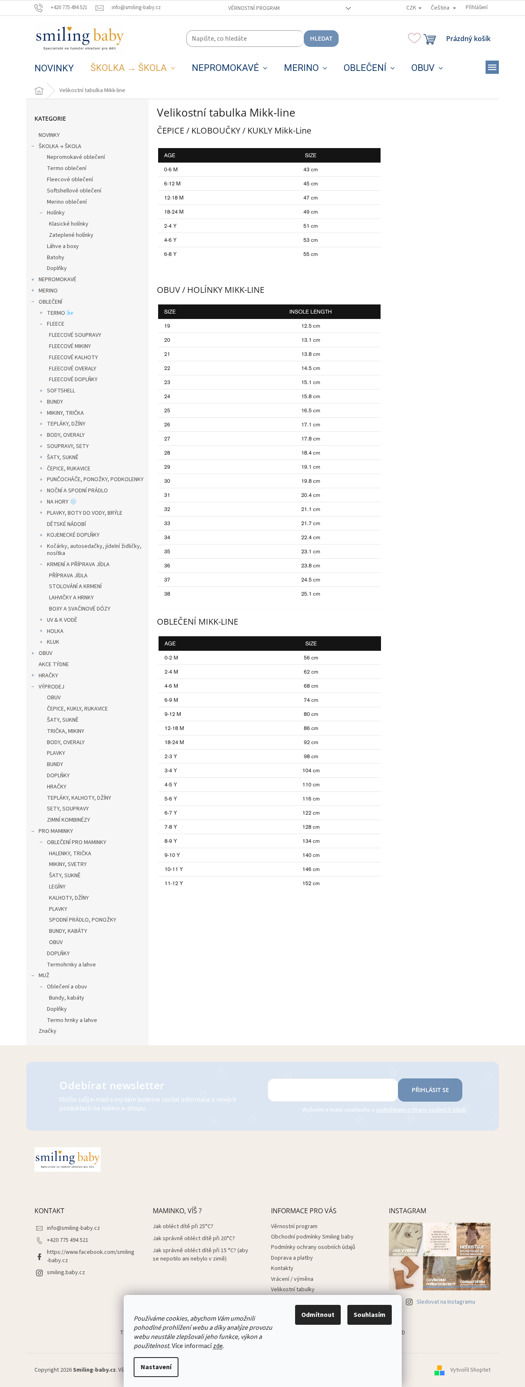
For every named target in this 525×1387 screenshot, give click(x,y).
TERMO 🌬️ (60, 313)
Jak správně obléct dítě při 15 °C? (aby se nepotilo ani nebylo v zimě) (200, 1255)
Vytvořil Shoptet (470, 1370)
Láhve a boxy (63, 246)
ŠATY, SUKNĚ (62, 457)
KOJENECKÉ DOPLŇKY (73, 535)
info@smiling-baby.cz (73, 1228)
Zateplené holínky (71, 235)
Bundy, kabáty (66, 998)
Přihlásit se (430, 1090)
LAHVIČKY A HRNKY (71, 598)
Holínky (56, 213)
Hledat (321, 38)
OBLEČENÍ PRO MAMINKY (76, 842)
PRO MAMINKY (56, 831)
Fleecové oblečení (70, 179)
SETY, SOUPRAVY (68, 809)
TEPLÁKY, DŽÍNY (66, 424)
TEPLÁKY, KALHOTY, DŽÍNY (79, 798)
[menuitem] (54, 68)
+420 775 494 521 (67, 1240)
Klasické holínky (68, 224)
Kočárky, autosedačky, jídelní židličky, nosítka (94, 549)
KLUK (53, 642)
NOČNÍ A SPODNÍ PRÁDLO (77, 491)
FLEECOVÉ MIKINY (70, 346)
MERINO (48, 291)
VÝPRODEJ (51, 687)
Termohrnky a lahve (71, 965)
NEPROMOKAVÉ (57, 279)
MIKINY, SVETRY (68, 864)
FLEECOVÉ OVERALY (72, 369)
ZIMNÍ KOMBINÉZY (68, 820)
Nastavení (156, 1367)
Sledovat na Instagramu (446, 1302)
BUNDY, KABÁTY (68, 931)
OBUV (45, 653)
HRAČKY (48, 676)
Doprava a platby (292, 1258)
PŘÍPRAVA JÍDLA (68, 576)
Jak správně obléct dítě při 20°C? (194, 1239)
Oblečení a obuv (67, 987)
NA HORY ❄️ (62, 502)
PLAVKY (56, 753)
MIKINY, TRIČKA (65, 413)
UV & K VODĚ (62, 620)
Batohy (55, 257)
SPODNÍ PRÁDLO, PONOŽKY (82, 920)
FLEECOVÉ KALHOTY (73, 357)
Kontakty (282, 1268)
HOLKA (55, 631)
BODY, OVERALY (66, 435)
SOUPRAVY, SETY (68, 446)
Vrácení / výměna (292, 1279)
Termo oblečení (66, 168)
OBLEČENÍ (50, 302)
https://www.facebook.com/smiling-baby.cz (90, 1256)
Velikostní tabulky (293, 1289)
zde (218, 1345)
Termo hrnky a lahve (72, 1020)
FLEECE (55, 324)
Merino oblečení (67, 202)
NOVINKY (49, 135)
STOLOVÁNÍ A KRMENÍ (75, 586)
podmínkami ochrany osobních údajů (421, 1110)
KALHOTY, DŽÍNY (69, 898)
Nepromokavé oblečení (76, 157)
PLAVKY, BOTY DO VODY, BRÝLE (84, 513)
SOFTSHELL (61, 391)
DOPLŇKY (58, 775)
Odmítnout (318, 1314)
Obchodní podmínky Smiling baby (312, 1237)
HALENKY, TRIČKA (70, 853)
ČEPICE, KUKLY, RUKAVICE (77, 709)
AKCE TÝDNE (54, 664)
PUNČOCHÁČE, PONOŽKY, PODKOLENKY (95, 479)
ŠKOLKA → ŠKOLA (60, 146)
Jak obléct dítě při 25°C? (183, 1227)
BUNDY (55, 402)
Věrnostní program (254, 8)
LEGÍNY (57, 887)
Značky (47, 1031)
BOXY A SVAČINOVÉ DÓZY (79, 609)
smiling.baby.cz (66, 1272)
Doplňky (57, 268)
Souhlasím (370, 1314)
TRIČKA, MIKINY (65, 731)
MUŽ (44, 975)
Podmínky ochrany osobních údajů (313, 1247)
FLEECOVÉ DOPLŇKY (73, 379)
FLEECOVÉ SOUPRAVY (75, 335)
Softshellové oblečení (74, 191)
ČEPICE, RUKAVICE (68, 469)
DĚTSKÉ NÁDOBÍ (66, 524)
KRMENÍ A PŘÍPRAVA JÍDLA (78, 564)
